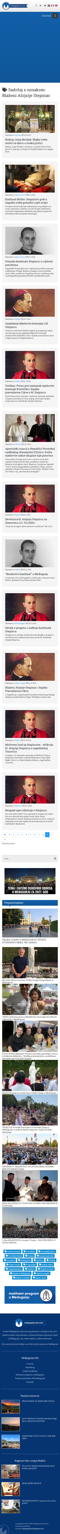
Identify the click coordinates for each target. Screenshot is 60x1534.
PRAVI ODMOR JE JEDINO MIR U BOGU (38, 1401)
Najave (17, 515)
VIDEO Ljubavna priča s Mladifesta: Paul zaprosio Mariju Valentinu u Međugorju (29, 1018)
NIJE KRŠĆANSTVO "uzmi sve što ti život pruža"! (39, 1502)
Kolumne (18, 806)
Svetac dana (47, 1264)
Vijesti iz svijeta (23, 1277)
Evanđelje (30, 1251)
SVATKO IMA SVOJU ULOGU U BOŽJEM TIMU (38, 1437)
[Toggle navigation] (55, 15)
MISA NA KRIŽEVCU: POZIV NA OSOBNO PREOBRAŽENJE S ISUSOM (30, 1204)
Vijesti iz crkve (20, 195)
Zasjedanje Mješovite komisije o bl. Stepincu (26, 325)
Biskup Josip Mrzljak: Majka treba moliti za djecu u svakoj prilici (26, 141)
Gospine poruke (46, 1255)
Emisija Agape (20, 623)
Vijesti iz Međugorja (21, 1273)
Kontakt (30, 1382)
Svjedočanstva (15, 1269)
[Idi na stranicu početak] (4, 834)
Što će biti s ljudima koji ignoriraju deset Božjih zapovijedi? (38, 1467)
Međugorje (25, 1260)
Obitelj (52, 1260)
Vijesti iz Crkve (46, 1269)
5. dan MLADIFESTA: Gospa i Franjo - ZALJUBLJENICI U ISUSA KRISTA (29, 1241)
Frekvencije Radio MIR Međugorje (30, 1378)
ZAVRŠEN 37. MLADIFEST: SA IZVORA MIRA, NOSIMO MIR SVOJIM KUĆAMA (28, 1167)
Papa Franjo (14, 1264)
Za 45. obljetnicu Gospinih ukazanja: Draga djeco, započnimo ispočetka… (39, 1419)
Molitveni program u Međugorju (30, 1374)
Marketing (30, 1367)
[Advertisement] (30, 51)
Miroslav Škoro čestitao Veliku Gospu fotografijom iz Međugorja (27, 981)
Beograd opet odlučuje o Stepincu (26, 810)
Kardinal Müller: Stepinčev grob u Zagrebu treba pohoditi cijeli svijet (26, 200)
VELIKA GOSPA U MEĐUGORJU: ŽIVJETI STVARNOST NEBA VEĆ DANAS (24, 941)
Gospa (30, 1255)
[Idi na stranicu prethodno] (9, 834)
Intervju (18, 135)
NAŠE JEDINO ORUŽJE (31, 1483)
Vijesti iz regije (20, 683)
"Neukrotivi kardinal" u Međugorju (26, 574)
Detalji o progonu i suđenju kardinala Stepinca (28, 629)
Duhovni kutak (13, 1251)
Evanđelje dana (48, 1251)
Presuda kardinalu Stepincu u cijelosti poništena (29, 263)
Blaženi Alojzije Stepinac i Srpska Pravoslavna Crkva (26, 689)
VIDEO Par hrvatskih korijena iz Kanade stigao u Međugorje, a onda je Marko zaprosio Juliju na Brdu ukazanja (27, 1130)
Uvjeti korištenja (30, 1371)
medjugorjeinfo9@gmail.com (33, 1528)
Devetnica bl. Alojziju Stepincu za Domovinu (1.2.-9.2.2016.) (26, 520)
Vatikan (18, 319)
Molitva (39, 1260)
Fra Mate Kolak (15, 1255)
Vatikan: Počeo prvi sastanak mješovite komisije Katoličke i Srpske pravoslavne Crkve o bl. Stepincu (29, 389)
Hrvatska (11, 1260)
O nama (30, 1363)
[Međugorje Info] (15, 5)
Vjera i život (41, 1277)
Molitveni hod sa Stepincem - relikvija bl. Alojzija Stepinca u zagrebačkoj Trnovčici (29, 748)
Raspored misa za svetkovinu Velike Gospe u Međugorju (29, 1093)
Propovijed (31, 1264)
